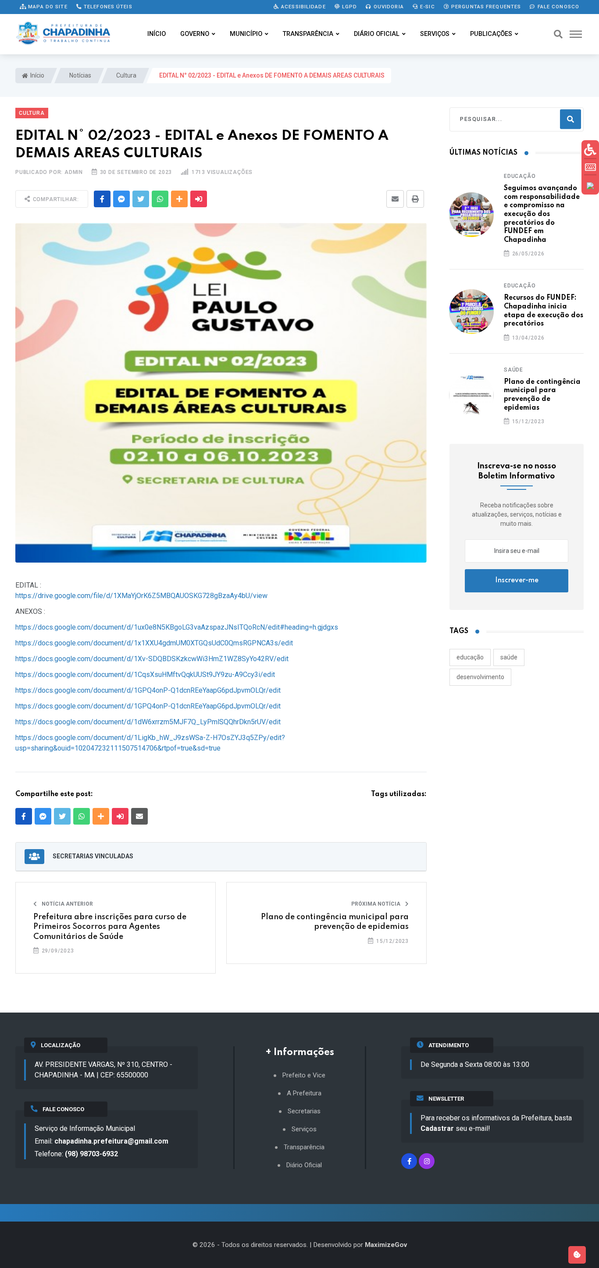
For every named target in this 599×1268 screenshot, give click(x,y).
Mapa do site (47, 7)
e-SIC (426, 7)
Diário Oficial (376, 34)
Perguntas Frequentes (485, 7)
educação (470, 657)
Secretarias (304, 1111)
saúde (508, 657)
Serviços (434, 34)
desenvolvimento (480, 676)
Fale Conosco (557, 7)
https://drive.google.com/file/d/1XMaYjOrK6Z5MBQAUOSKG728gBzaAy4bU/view (141, 595)
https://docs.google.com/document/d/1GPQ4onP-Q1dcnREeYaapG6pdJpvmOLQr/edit (148, 690)
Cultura (125, 75)
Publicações (491, 34)
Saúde (513, 370)
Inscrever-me (516, 580)
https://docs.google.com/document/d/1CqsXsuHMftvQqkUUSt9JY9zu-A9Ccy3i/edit (145, 674)
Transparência (308, 34)
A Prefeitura (304, 1093)
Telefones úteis (107, 7)
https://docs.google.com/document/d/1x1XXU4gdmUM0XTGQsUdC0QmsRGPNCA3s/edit (154, 643)
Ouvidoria (388, 7)
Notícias (79, 75)
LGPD (348, 7)
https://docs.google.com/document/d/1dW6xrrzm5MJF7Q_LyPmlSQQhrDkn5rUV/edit (148, 722)
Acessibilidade (302, 7)
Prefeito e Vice (303, 1075)
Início (156, 34)
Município (246, 34)
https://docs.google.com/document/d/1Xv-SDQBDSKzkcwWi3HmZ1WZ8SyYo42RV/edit (152, 659)
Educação (519, 176)
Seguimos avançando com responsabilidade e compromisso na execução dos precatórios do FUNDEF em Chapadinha (542, 214)
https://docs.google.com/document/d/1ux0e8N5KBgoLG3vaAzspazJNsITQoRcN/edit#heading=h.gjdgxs (176, 627)
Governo (194, 34)
